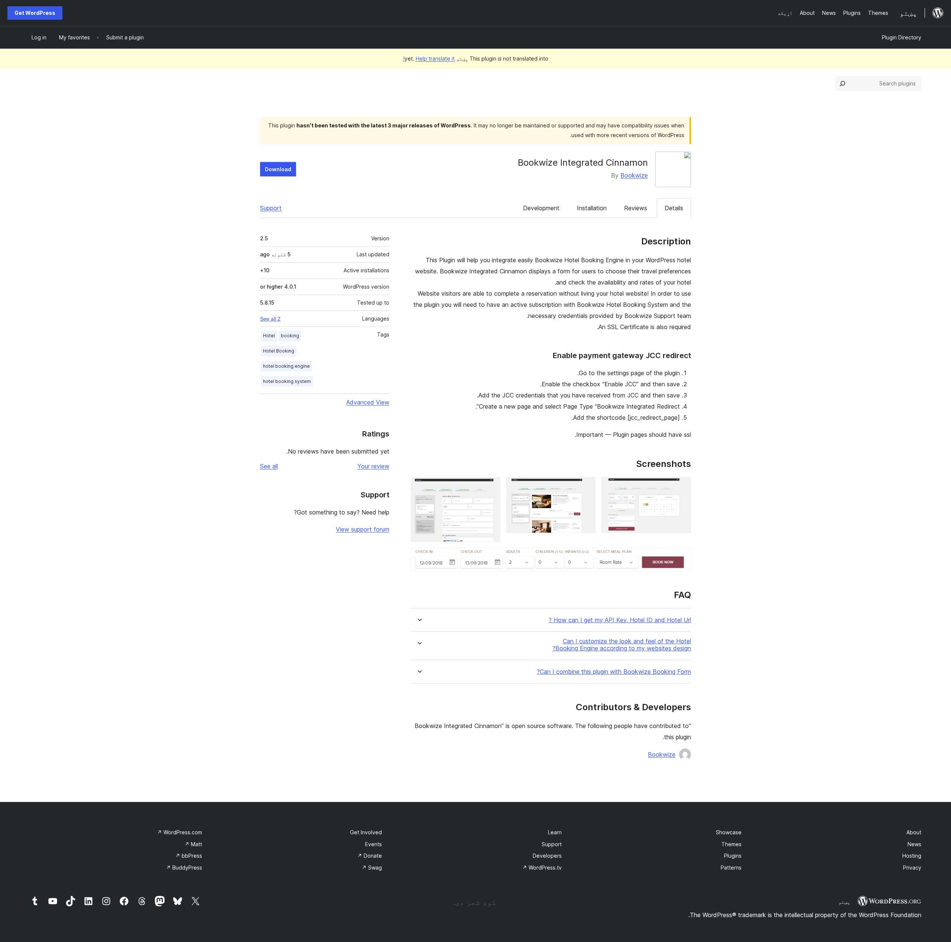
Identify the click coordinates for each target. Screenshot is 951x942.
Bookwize (634, 175)
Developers (547, 855)
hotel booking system (287, 381)
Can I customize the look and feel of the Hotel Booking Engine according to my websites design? (621, 645)
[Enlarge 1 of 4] (681, 487)
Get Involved (366, 832)
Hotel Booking (278, 351)
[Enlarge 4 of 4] (681, 558)
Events (373, 844)
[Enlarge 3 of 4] (490, 487)
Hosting (911, 855)
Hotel (269, 335)
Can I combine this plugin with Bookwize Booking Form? (614, 671)
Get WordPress (34, 13)
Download (278, 169)
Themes (731, 844)
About (913, 832)
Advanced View (367, 402)
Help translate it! (429, 58)
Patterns (731, 867)
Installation (592, 208)
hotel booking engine (286, 366)
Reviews (635, 208)
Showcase (728, 832)
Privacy (912, 867)
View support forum (362, 529)
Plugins (732, 855)
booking (290, 335)
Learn (555, 832)
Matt (193, 844)
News (914, 844)
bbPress (188, 855)
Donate (369, 855)
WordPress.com (179, 832)
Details (674, 208)
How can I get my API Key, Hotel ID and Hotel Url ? (620, 620)
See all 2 (270, 319)
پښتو (844, 902)
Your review (373, 466)
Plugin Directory (901, 37)
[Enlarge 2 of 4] (585, 487)
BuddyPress (184, 867)
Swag (372, 867)
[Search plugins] (842, 83)
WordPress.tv (542, 867)
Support (271, 208)
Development (541, 208)
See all (269, 466)
